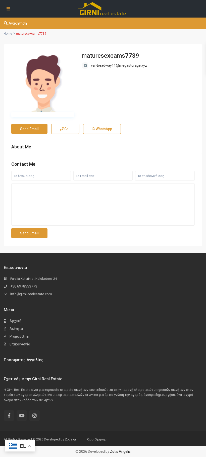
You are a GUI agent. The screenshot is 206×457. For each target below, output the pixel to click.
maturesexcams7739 (110, 55)
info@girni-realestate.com (31, 294)
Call (67, 129)
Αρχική (15, 321)
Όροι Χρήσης (97, 439)
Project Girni (19, 336)
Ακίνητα (16, 329)
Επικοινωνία (20, 344)
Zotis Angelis (120, 451)
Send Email (29, 129)
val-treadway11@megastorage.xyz (119, 65)
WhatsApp (103, 129)
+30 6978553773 (23, 286)
